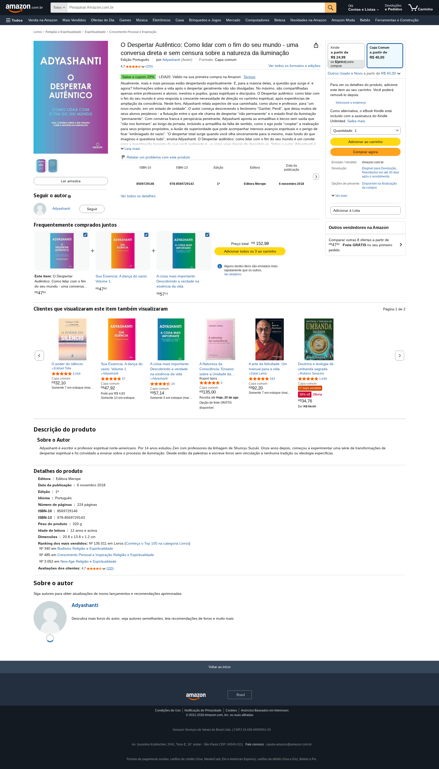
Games (125, 20)
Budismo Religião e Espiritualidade (85, 548)
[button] (14, 20)
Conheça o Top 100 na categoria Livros (157, 543)
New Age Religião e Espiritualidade (88, 561)
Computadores (257, 20)
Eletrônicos (161, 20)
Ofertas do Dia (102, 20)
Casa (180, 20)
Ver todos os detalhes (138, 196)
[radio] (346, 55)
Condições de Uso (168, 710)
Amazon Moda (343, 20)
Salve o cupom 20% (138, 77)
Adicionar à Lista (346, 210)
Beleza (279, 20)
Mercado (233, 20)
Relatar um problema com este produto (158, 157)
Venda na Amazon (42, 20)
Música (142, 20)
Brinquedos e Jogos (205, 20)
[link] (123, 251)
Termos (249, 77)
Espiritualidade (95, 32)
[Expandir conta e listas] (378, 9)
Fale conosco (254, 744)
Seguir (92, 209)
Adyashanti (171, 60)
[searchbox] (196, 7)
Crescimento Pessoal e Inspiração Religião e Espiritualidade (105, 555)
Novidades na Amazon (308, 20)
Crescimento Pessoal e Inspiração (132, 32)
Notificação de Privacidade (203, 710)
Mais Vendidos (74, 20)
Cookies (231, 710)
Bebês (365, 20)
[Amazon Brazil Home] (196, 697)
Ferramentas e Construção (397, 20)
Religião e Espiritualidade (63, 32)
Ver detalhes (232, 274)
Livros (38, 32)
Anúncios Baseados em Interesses (265, 710)
